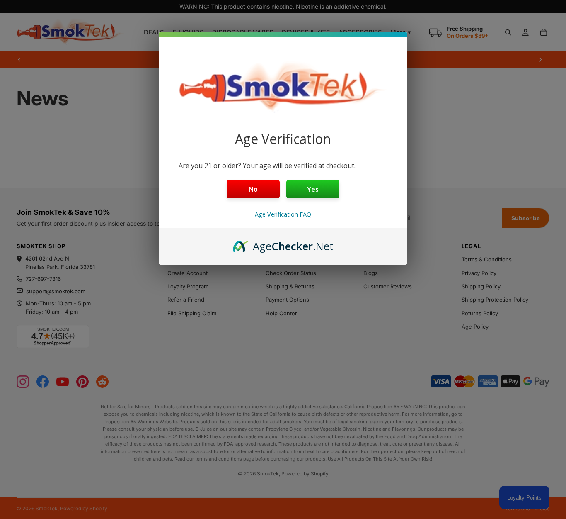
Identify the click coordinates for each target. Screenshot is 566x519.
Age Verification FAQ (283, 214)
